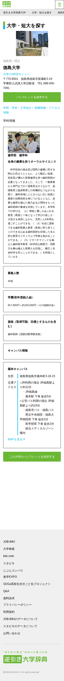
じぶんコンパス (13, 570)
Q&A (6, 591)
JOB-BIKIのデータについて (20, 619)
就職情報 (40, 107)
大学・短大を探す (42, 12)
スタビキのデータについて (20, 626)
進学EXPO (10, 576)
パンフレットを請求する (32, 97)
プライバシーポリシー (17, 604)
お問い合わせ (11, 633)
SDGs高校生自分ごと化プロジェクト (27, 583)
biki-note (8, 556)
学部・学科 (10, 107)
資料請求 (9, 598)
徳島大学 (11, 67)
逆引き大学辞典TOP (14, 12)
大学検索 (9, 548)
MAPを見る (15, 439)
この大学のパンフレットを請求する (32, 456)
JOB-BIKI (9, 541)
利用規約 (9, 611)
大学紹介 (26, 107)
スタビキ (9, 563)
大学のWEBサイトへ (16, 74)
